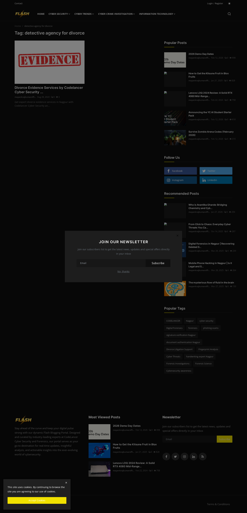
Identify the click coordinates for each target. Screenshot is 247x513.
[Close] (177, 235)
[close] (66, 483)
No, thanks (123, 271)
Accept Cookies (37, 500)
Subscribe (158, 263)
